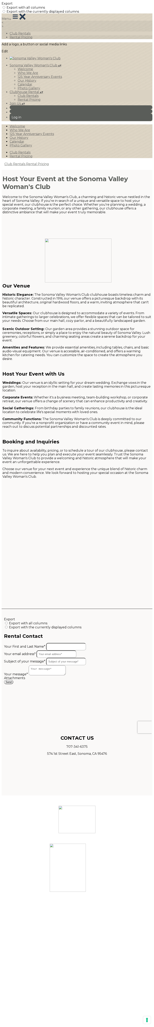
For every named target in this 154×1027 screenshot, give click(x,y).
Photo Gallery (29, 88)
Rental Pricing (21, 37)
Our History (27, 80)
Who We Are (28, 73)
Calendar (25, 84)
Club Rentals (20, 33)
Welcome (25, 69)
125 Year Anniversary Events (40, 77)
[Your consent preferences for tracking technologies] (147, 1020)
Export (7, 3)
